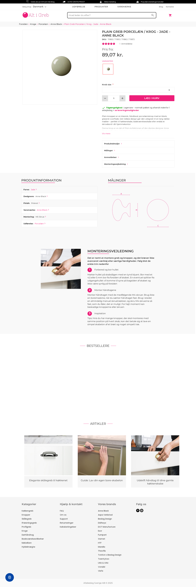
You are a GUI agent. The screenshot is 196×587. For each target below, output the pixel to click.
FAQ (62, 510)
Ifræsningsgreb (29, 522)
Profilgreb (26, 526)
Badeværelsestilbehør (33, 538)
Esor (100, 530)
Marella (101, 546)
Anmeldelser (110, 157)
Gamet (101, 538)
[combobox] (111, 15)
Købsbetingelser (68, 526)
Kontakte (170, 7)
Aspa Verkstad (105, 514)
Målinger (108, 150)
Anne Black (42, 210)
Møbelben (27, 542)
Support (64, 518)
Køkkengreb (27, 510)
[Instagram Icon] (141, 511)
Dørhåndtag (28, 534)
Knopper (26, 514)
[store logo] (35, 14)
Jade (33, 189)
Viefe (100, 570)
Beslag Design (105, 518)
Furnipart (102, 534)
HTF (99, 542)
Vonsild (101, 566)
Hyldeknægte (28, 546)
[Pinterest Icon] (137, 511)
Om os (63, 514)
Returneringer (66, 522)
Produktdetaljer (112, 143)
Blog (161, 7)
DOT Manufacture (106, 526)
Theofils (102, 550)
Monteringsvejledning (115, 164)
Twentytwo (103, 558)
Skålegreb (27, 518)
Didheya (102, 522)
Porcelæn (39, 223)
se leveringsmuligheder (127, 110)
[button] (39, 7)
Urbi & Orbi (103, 562)
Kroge (25, 530)
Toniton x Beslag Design (109, 554)
